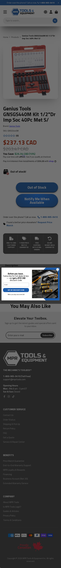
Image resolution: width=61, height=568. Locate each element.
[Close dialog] (57, 269)
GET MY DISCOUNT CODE (16, 290)
